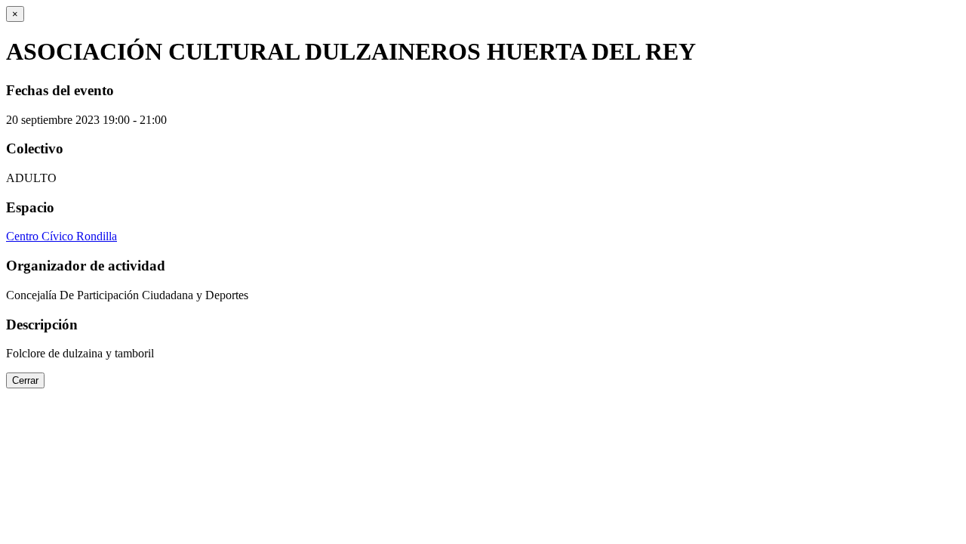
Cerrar (25, 380)
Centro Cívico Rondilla (61, 236)
